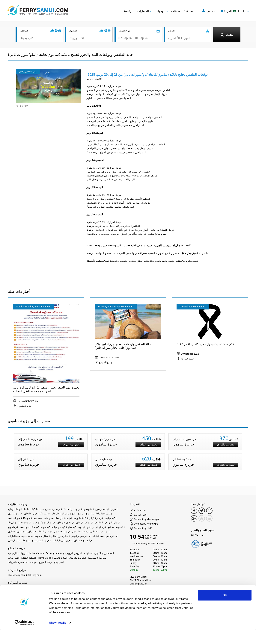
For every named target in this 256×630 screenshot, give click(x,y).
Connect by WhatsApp (146, 523)
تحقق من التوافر (71, 444)
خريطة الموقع (46, 562)
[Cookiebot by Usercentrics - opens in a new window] (24, 623)
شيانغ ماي (49, 518)
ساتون (91, 513)
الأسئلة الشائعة (28, 557)
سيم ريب (37, 518)
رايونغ (82, 513)
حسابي (210, 11)
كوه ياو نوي (84, 527)
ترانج (77, 509)
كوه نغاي (71, 527)
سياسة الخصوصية (97, 557)
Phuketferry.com (16, 575)
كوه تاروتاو (13, 522)
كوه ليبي (24, 527)
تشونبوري (100, 509)
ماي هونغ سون (24, 531)
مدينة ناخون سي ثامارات (20, 536)
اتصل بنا (59, 562)
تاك (64, 509)
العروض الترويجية (73, 553)
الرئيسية (128, 11)
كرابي (91, 518)
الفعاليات (88, 553)
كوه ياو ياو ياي (99, 527)
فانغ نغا (59, 518)
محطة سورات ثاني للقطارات (49, 531)
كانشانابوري (80, 518)
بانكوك (34, 509)
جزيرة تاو (111, 509)
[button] (235, 11)
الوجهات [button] (160, 11)
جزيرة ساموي (15, 513)
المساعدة (189, 11)
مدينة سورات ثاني (99, 531)
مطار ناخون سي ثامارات (104, 536)
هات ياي (78, 540)
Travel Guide (44, 557)
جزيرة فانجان (31, 513)
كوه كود (93, 522)
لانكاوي (11, 531)
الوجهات (23, 553)
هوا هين (88, 540)
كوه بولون (110, 518)
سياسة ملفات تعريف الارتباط (22, 562)
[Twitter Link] (201, 510)
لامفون (119, 527)
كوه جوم (37, 522)
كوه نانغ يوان (58, 527)
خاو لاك (55, 513)
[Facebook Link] (194, 510)
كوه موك (45, 527)
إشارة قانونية (60, 557)
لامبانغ (111, 527)
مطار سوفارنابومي (80, 536)
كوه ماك (35, 527)
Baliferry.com (35, 575)
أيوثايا (19, 509)
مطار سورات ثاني (59, 536)
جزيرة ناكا (45, 513)
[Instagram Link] (209, 510)
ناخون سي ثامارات (62, 540)
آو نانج (11, 509)
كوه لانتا (103, 522)
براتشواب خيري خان (50, 509)
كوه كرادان (81, 522)
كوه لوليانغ (114, 522)
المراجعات (13, 557)
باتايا (26, 509)
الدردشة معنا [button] (140, 514)
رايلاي (74, 513)
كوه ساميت (49, 522)
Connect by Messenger (146, 519)
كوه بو (100, 518)
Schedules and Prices (40, 553)
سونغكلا (26, 518)
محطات (175, 11)
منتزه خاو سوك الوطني (19, 540)
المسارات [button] (143, 11)
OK (225, 595)
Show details (57, 622)
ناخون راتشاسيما (42, 540)
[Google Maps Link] (194, 518)
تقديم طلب (140, 510)
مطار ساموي (41, 536)
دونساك (65, 513)
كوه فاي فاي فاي (65, 522)
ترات (70, 509)
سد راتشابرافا (103, 513)
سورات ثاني (14, 518)
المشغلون (109, 553)
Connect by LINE (143, 528)
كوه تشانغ (26, 522)
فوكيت (68, 518)
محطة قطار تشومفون (77, 531)
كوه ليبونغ (13, 527)
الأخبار (98, 553)
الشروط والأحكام (77, 557)
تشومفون (87, 509)
